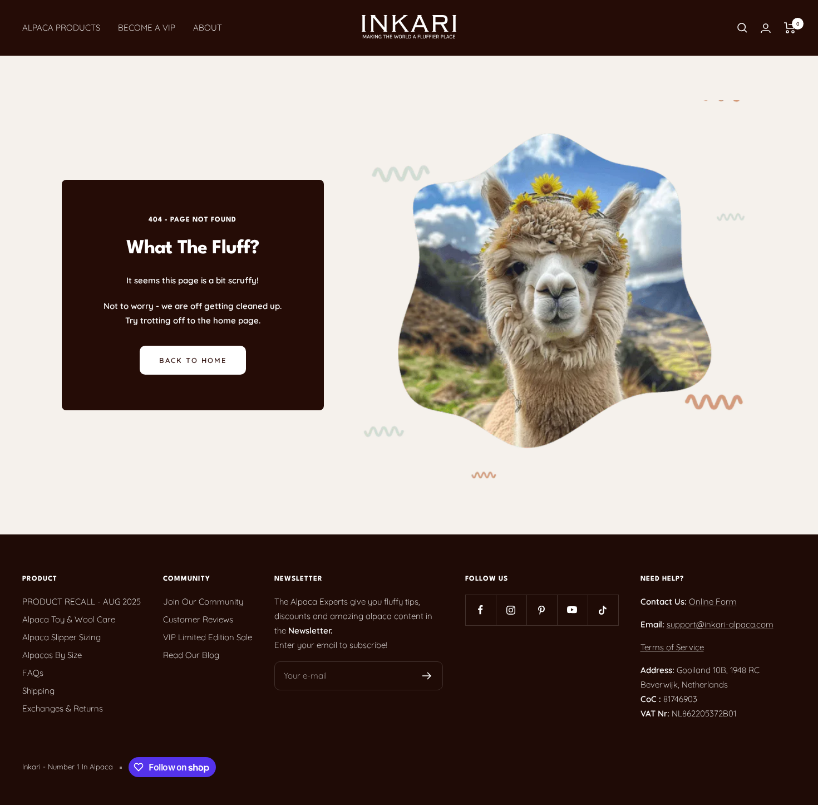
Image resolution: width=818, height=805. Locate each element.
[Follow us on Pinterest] (541, 610)
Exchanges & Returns (62, 708)
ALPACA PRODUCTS (61, 27)
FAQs (32, 672)
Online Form (713, 601)
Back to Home (192, 360)
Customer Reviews (198, 619)
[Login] (766, 28)
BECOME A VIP (146, 27)
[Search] (742, 28)
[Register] (427, 676)
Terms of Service (672, 647)
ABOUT (207, 27)
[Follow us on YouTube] (572, 610)
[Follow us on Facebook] (480, 610)
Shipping (38, 690)
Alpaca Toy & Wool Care (68, 619)
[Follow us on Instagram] (511, 610)
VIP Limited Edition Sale (207, 637)
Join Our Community (203, 601)
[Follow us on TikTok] (603, 610)
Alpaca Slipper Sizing (61, 637)
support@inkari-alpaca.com (720, 624)
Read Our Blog (191, 655)
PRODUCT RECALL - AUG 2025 (81, 601)
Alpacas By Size (52, 655)
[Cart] (790, 27)
